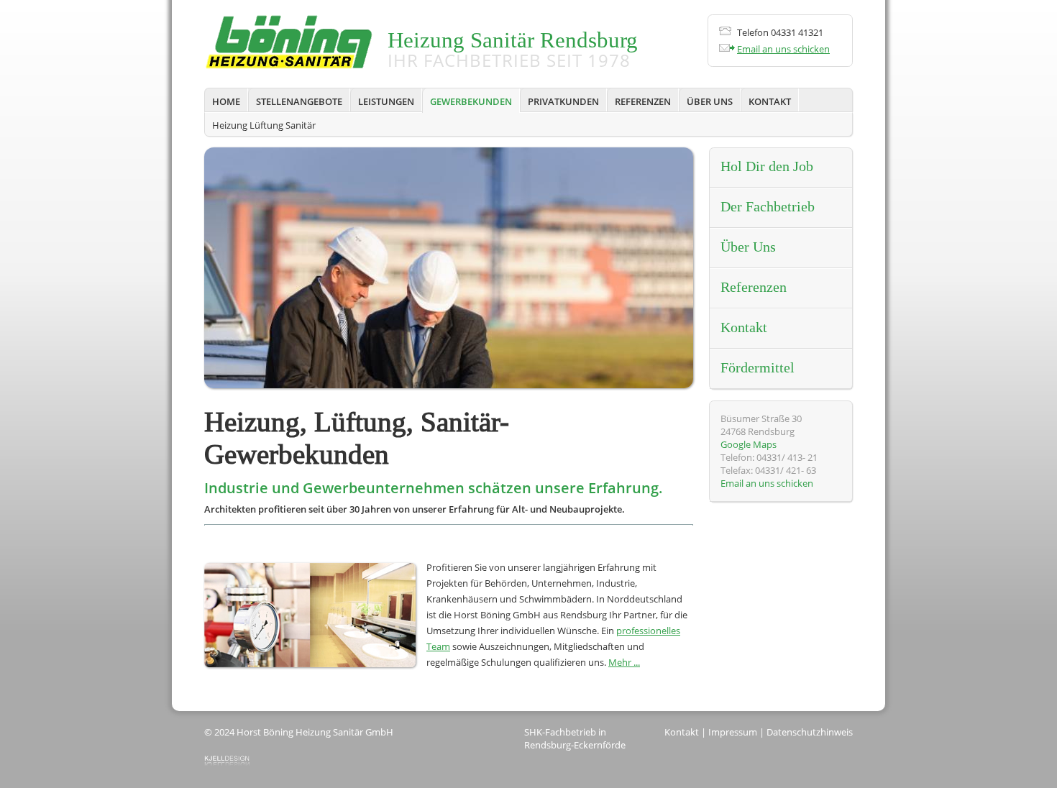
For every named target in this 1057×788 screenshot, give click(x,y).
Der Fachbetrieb (767, 207)
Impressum (732, 731)
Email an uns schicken (783, 48)
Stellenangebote (299, 101)
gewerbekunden (471, 101)
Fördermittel (757, 368)
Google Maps (748, 444)
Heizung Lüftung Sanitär (264, 125)
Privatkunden (563, 101)
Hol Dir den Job (766, 167)
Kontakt (770, 101)
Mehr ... (624, 662)
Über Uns (710, 101)
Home (226, 101)
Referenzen (643, 101)
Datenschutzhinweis (810, 731)
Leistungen (386, 101)
